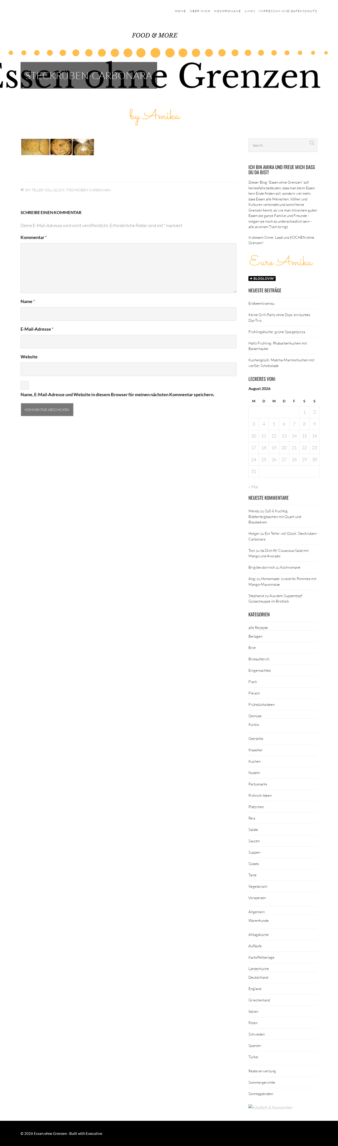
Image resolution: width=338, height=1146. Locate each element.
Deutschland (258, 977)
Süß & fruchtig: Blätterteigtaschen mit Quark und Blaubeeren (274, 516)
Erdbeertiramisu (261, 303)
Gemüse (255, 716)
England (254, 988)
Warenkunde (258, 920)
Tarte (252, 875)
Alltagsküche (258, 934)
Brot (252, 647)
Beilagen (255, 636)
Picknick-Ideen (260, 795)
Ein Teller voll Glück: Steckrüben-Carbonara (68, 190)
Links (250, 11)
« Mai (253, 486)
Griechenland (259, 1000)
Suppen (254, 852)
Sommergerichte (261, 1082)
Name (28, 301)
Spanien (254, 1045)
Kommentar (34, 237)
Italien (253, 1011)
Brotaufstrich (258, 659)
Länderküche (258, 968)
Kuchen (254, 761)
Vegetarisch (257, 886)
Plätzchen (256, 806)
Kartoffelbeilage (261, 957)
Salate (253, 829)
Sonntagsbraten (260, 1093)
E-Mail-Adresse (37, 329)
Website (29, 356)
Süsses (253, 863)
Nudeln (254, 772)
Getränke (255, 738)
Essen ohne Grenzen (50, 1133)
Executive (94, 1133)
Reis (251, 818)
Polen (253, 1022)
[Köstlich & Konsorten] (270, 1107)
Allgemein (256, 911)
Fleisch (254, 693)
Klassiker (255, 750)
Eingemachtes (259, 670)
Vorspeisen (257, 897)
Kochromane (227, 11)
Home (180, 11)
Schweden (256, 1034)
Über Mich (200, 11)
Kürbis (253, 724)
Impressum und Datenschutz (288, 11)
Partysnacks (257, 784)
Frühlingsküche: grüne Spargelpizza (276, 331)
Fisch (252, 681)
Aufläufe (255, 946)
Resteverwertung (262, 1071)
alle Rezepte (258, 627)
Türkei (253, 1057)
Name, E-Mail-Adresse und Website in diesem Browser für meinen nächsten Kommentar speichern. (117, 394)
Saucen (254, 841)
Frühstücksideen (261, 704)
